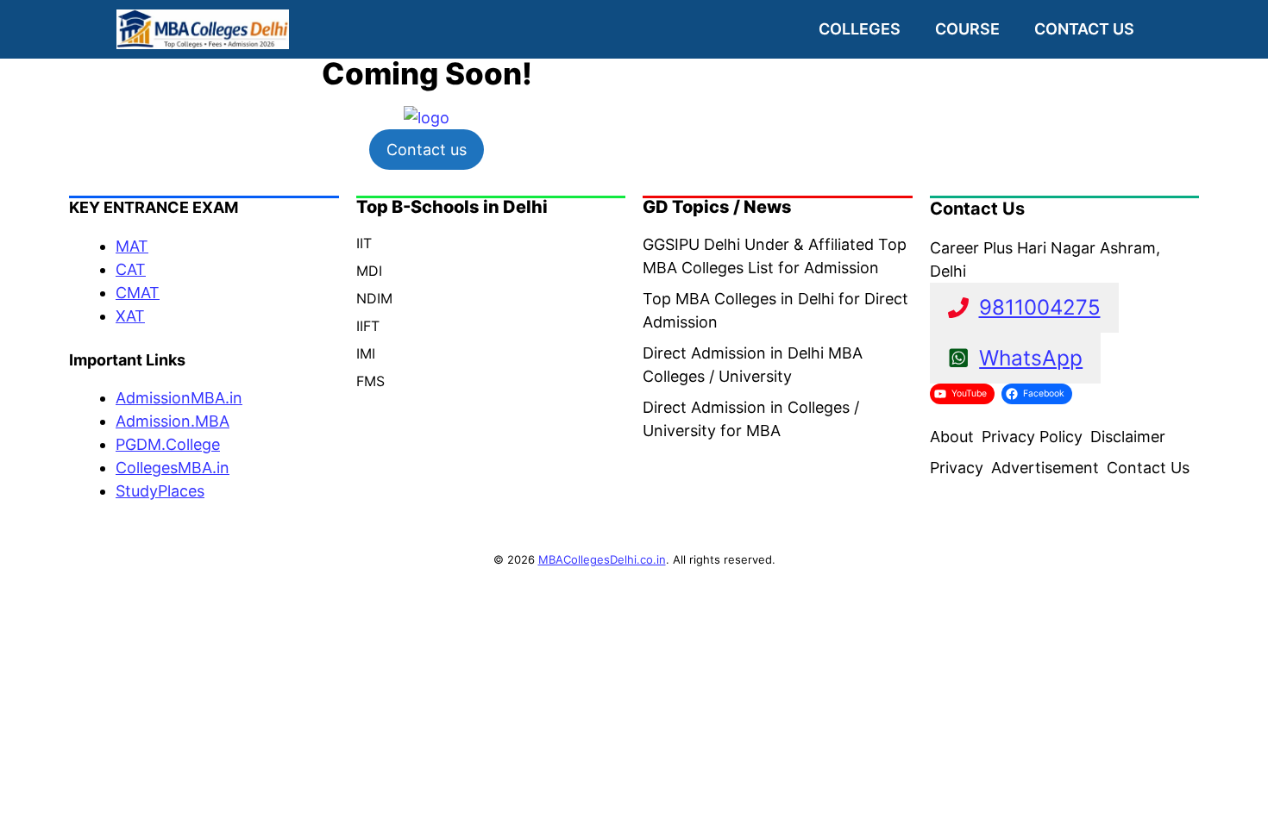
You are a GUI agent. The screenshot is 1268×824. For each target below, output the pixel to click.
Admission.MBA (172, 421)
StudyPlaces (160, 491)
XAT (130, 316)
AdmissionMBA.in (179, 398)
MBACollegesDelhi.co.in (602, 559)
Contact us (1084, 29)
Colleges (860, 29)
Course (967, 29)
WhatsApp (1031, 358)
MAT (132, 246)
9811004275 (1040, 307)
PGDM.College (168, 444)
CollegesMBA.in (172, 468)
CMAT (138, 293)
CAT (131, 269)
